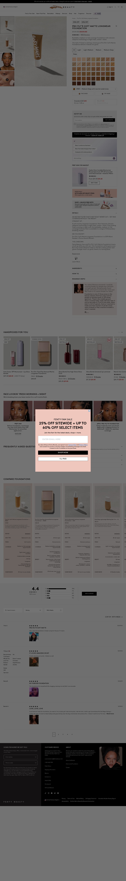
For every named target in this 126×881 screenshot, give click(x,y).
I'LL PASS (63, 459)
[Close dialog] (89, 411)
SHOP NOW (63, 453)
